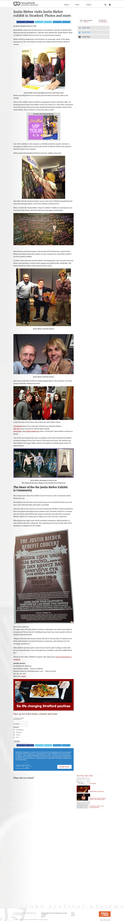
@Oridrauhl (17, 426)
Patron (18, 735)
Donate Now (63, 767)
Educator (19, 732)
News (77, 5)
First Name (16, 724)
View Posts (86, 21)
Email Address (17, 719)
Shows (66, 5)
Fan (18, 737)
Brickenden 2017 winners (97, 791)
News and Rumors (103, 21)
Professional (20, 729)
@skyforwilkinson (32, 431)
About (73, 915)
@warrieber (17, 431)
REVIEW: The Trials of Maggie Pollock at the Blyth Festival (98, 799)
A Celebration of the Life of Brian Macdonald (97, 807)
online (23, 676)
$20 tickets (93, 783)
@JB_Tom (16, 429)
